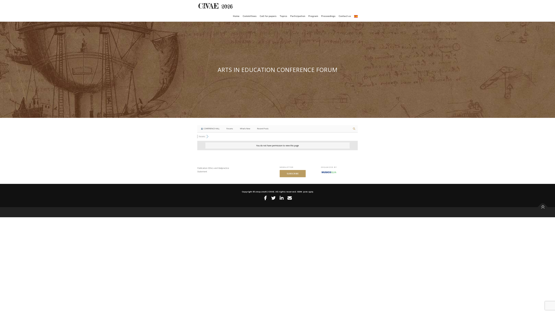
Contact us (345, 16)
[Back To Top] (543, 207)
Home (236, 16)
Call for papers (268, 16)
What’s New (245, 128)
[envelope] (289, 198)
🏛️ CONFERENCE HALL (210, 128)
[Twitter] (273, 198)
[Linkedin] (281, 198)
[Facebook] (265, 198)
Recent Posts (263, 128)
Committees (250, 16)
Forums (229, 128)
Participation (297, 16)
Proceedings (328, 16)
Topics (283, 16)
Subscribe (293, 173)
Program (313, 16)
